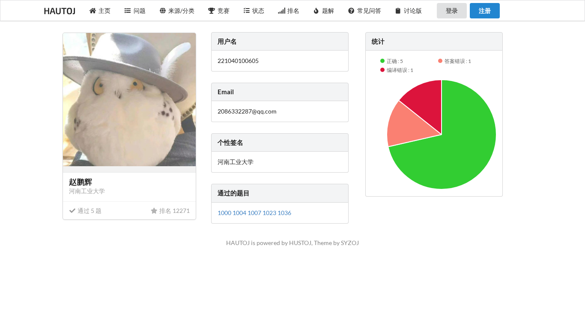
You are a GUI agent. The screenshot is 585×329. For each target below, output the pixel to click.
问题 (140, 10)
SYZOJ (350, 242)
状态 (258, 10)
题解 (328, 10)
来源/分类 (181, 10)
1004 (240, 212)
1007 (255, 212)
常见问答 (369, 10)
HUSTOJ (300, 242)
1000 (225, 212)
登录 (452, 10)
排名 (293, 10)
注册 (485, 10)
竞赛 (224, 10)
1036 (284, 212)
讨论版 (413, 10)
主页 (104, 10)
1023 (270, 212)
